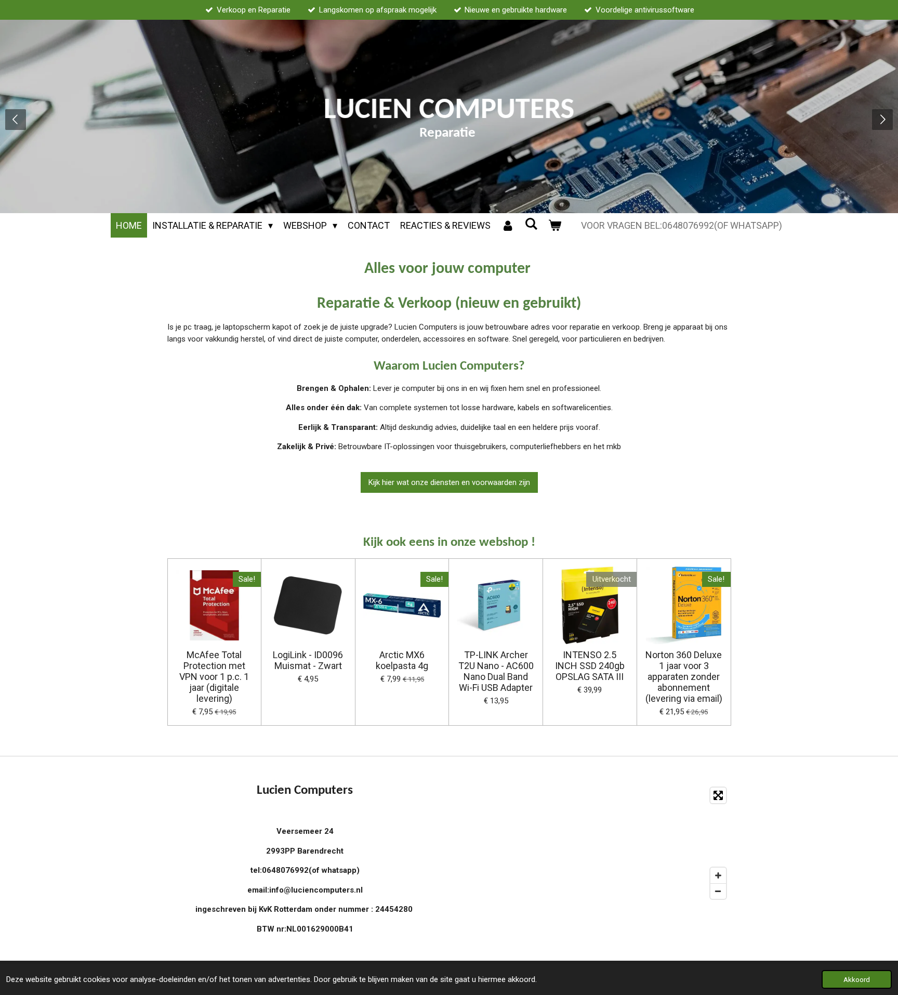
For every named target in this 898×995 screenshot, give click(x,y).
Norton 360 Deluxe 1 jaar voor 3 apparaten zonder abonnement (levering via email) (683, 676)
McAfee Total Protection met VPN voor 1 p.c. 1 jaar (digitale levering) (214, 676)
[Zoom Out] (718, 891)
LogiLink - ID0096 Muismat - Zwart (308, 660)
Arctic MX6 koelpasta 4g (402, 660)
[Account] (507, 225)
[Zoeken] (531, 223)
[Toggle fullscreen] (718, 795)
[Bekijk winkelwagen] (554, 225)
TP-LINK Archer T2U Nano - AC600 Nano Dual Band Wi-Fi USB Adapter (496, 671)
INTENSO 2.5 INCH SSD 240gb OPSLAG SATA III (590, 665)
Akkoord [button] (856, 979)
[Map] (593, 843)
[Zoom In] (718, 875)
